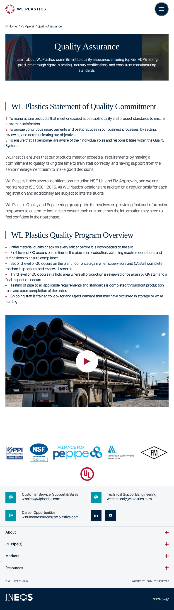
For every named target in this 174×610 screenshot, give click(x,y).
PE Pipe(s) (27, 26)
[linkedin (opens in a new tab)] (96, 515)
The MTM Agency (155, 581)
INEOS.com (159, 599)
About (10, 532)
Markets (12, 556)
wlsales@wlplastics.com (41, 499)
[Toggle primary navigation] (162, 9)
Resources (14, 568)
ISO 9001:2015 (42, 187)
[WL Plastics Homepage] (25, 9)
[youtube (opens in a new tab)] (110, 515)
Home (13, 26)
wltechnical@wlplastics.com (129, 499)
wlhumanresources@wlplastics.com (50, 517)
